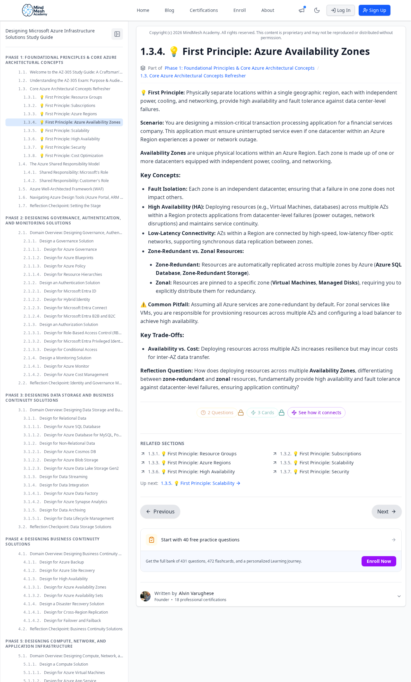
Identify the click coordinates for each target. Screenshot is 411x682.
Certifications (204, 10)
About (267, 10)
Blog (169, 10)
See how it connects (320, 412)
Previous (164, 511)
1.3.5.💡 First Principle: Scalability (197, 483)
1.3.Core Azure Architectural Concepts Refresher (193, 76)
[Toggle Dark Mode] (317, 10)
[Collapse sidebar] (117, 34)
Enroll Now (379, 561)
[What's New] (301, 10)
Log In (344, 10)
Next (383, 511)
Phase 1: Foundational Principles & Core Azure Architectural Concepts (240, 68)
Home (143, 10)
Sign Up (377, 10)
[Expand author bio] (399, 596)
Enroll (239, 10)
